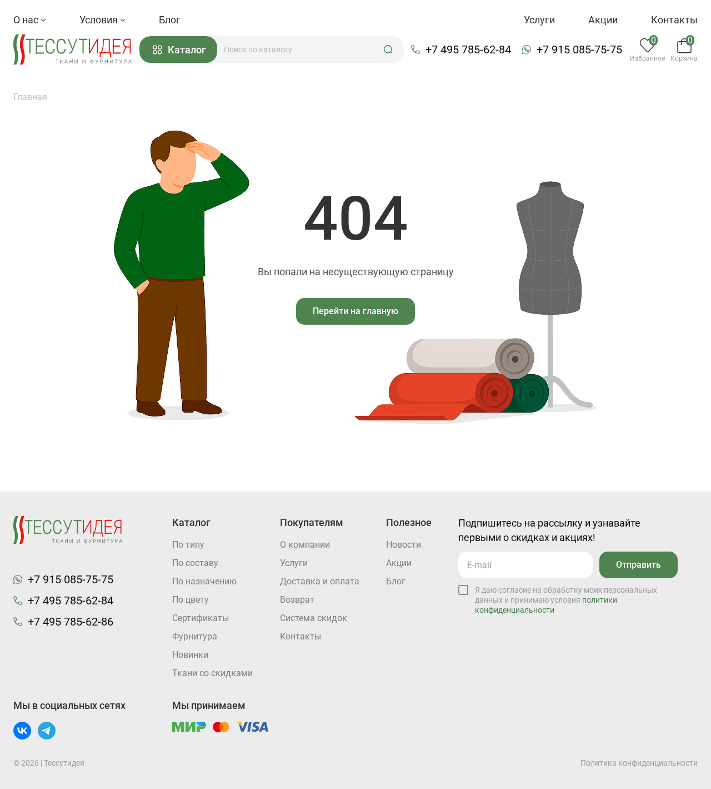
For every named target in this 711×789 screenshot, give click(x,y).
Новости (403, 544)
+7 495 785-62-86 (70, 621)
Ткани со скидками (212, 673)
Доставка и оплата (319, 581)
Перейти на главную (355, 311)
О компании (305, 544)
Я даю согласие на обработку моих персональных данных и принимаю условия (566, 599)
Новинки (190, 654)
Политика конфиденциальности (639, 762)
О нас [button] (27, 20)
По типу (188, 544)
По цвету (190, 599)
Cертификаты (200, 618)
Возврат (297, 599)
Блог (170, 20)
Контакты (674, 20)
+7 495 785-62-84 (468, 49)
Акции (603, 20)
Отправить (638, 564)
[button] (388, 49)
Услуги (539, 20)
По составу (195, 563)
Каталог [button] (187, 50)
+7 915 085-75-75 (579, 49)
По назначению (204, 581)
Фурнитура (194, 636)
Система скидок (313, 618)
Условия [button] (99, 20)
